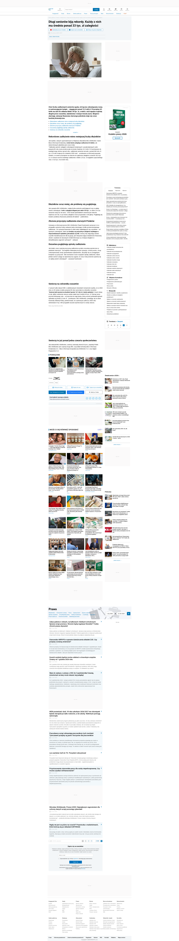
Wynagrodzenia (65, 905)
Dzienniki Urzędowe (80, 923)
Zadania (50, 923)
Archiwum (119, 922)
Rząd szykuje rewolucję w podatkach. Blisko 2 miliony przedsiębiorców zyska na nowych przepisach (117, 230)
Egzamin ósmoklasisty (67, 930)
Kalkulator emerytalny (112, 262)
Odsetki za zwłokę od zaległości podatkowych (115, 296)
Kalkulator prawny (111, 272)
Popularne (110, 190)
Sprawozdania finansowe (108, 910)
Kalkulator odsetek (94, 925)
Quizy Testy (110, 311)
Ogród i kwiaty (120, 910)
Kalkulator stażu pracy (94, 927)
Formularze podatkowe (122, 927)
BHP (63, 910)
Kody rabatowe (120, 923)
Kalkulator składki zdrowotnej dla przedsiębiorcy (115, 248)
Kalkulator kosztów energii (113, 260)
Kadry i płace (51, 927)
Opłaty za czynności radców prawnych (116, 301)
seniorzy (51, 382)
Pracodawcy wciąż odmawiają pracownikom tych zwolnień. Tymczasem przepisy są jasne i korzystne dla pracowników (117, 198)
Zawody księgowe (52, 910)
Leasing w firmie (93, 910)
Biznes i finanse (93, 903)
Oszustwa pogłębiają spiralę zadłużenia (62, 127)
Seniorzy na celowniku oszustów (60, 130)
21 (120, 325)
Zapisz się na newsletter (96, 387)
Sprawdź (117, 138)
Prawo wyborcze (53, 616)
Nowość (117, 132)
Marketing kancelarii (74, 616)
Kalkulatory (112, 245)
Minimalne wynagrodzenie (109, 922)
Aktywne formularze (115, 277)
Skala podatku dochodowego (109, 928)
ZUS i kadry (51, 908)
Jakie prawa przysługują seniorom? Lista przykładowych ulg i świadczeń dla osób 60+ (117, 234)
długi (56, 382)
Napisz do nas (76, 387)
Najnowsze (117, 190)
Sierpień (120, 321)
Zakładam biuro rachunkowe (109, 903)
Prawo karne (110, 283)
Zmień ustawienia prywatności (75, 937)
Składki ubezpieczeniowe (108, 923)
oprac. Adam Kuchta (54, 36)
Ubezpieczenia (65, 906)
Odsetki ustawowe (107, 927)
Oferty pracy (119, 930)
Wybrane (125, 190)
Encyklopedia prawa (64, 614)
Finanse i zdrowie (93, 912)
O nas (50, 937)
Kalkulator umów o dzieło (113, 257)
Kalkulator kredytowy (112, 266)
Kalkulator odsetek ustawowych (114, 268)
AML (104, 912)
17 (108, 325)
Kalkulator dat (110, 274)
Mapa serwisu (121, 937)
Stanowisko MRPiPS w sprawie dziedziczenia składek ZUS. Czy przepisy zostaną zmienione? (116, 194)
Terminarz (112, 321)
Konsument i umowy (62, 612)
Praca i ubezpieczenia (94, 906)
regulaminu (75, 858)
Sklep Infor (78, 912)
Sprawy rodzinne (86, 612)
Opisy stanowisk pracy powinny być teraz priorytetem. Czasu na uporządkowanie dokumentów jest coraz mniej (116, 202)
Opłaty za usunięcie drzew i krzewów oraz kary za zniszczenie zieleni (117, 306)
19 (114, 325)
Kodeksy (78, 928)
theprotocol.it (120, 928)
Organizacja (51, 920)
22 (123, 325)
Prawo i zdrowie (79, 913)
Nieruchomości (110, 13)
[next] (101, 841)
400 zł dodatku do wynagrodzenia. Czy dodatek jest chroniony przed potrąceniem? (117, 206)
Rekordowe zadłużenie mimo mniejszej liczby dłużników (67, 121)
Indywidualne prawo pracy (68, 903)
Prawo (85, 13)
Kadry (62, 13)
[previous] (83, 841)
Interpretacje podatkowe (113, 314)
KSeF (125, 13)
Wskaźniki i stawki (107, 918)
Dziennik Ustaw (79, 920)
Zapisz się (75, 862)
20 (117, 325)
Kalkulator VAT (93, 923)
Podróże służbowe (107, 925)
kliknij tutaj (83, 868)
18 (111, 325)
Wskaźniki (112, 291)
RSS (101, 937)
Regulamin (88, 937)
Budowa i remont (120, 908)
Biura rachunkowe (107, 901)
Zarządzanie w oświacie (67, 927)
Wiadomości (63, 17)
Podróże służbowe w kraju (109, 920)
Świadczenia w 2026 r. (112, 375)
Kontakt (107, 937)
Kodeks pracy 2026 (118, 134)
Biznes (68, 13)
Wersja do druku (58, 387)
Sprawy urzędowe (53, 614)
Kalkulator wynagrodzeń (113, 253)
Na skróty (119, 918)
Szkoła (63, 922)
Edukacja (118, 13)
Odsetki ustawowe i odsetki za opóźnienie (117, 292)
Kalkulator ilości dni (111, 264)
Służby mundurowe (76, 614)
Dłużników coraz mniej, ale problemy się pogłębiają (65, 123)
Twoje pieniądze (94, 13)
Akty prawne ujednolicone (81, 927)
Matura (63, 928)
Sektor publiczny (77, 13)
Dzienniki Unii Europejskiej (81, 925)
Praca (70, 612)
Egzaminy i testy (65, 925)
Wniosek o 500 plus (112, 288)
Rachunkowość (52, 905)
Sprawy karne (76, 612)
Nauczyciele (65, 923)
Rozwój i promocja (53, 925)
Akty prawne (79, 918)
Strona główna (52, 17)
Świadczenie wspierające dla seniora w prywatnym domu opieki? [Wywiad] (116, 214)
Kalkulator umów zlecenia (113, 255)
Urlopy (63, 908)
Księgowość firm (53, 901)
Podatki (50, 903)
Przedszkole (65, 920)
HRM (63, 912)
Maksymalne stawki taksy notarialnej (116, 303)
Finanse (118, 906)
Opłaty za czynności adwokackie (115, 299)
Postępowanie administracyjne (114, 281)
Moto (102, 13)
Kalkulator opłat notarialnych (114, 270)
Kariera (95, 937)
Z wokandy (85, 614)
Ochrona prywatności (59, 937)
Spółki (91, 905)
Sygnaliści (92, 614)
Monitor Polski (79, 922)
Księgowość (55, 13)
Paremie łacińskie (63, 616)
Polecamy (108, 492)
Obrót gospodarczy (53, 906)
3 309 (97, 841)
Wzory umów (110, 285)
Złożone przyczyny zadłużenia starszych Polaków (65, 125)
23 (126, 325)
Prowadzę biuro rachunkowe (109, 905)
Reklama (113, 937)
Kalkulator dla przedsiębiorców (114, 251)
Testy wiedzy (65, 932)
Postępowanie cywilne (112, 279)
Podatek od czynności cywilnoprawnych (117, 309)
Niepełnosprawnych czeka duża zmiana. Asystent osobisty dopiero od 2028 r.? (116, 226)
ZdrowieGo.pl (120, 920)
